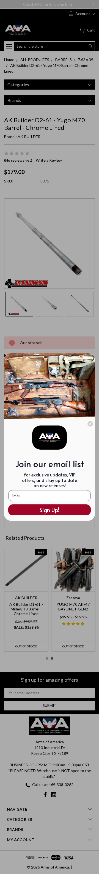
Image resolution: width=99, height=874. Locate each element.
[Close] (90, 424)
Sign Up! (49, 510)
